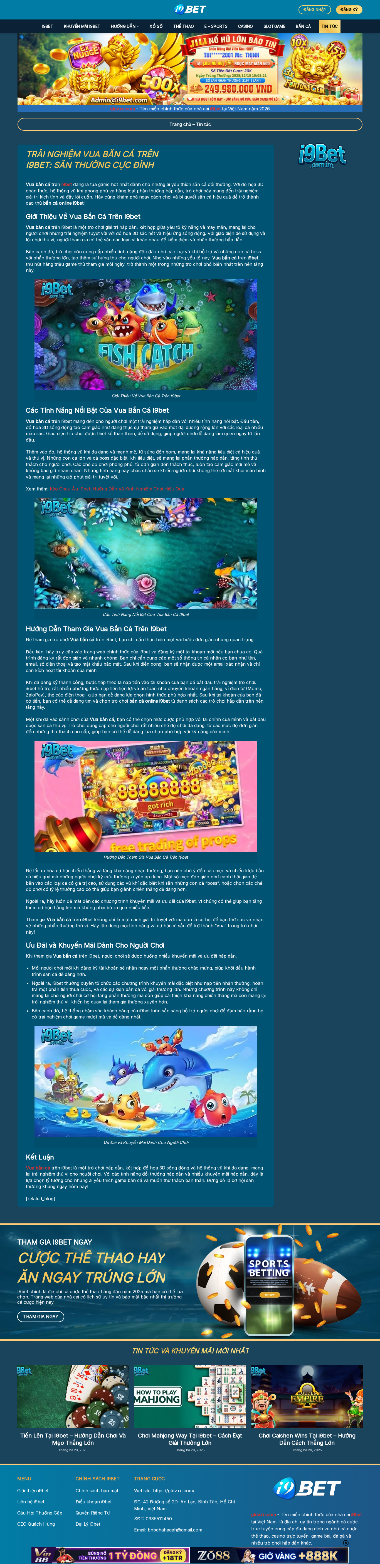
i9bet (47, 26)
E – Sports (216, 26)
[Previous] (31, 69)
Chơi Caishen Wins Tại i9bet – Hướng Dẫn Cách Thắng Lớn (307, 1439)
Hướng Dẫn (123, 26)
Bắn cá (303, 26)
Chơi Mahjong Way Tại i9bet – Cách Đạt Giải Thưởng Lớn (190, 1439)
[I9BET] (190, 9)
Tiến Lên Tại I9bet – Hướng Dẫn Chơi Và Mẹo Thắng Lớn (73, 1439)
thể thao (183, 26)
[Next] (349, 69)
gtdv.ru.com (122, 108)
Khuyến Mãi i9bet (82, 26)
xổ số (156, 26)
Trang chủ (180, 124)
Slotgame (274, 26)
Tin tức (330, 26)
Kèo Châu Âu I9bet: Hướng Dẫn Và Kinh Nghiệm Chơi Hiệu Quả (117, 489)
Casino (245, 26)
